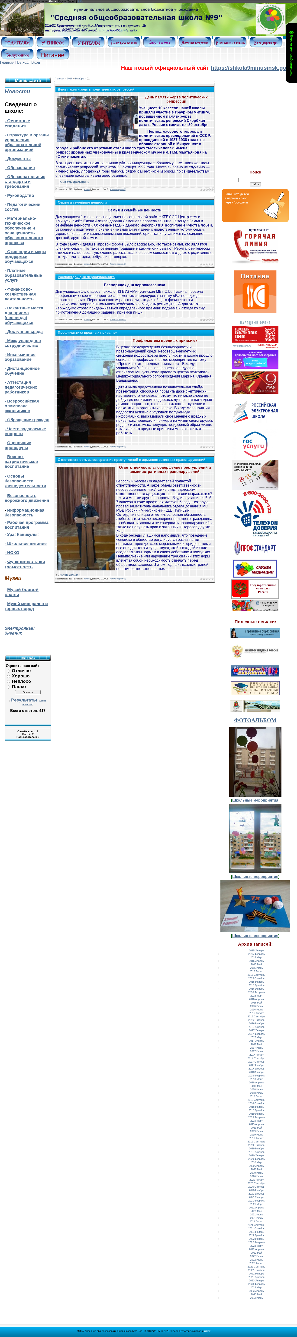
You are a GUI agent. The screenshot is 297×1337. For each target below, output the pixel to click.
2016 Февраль (256, 992)
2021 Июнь (256, 1214)
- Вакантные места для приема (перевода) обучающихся (24, 315)
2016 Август (256, 1013)
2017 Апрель (256, 1040)
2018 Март (256, 1079)
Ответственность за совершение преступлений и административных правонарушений (131, 460)
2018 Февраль (256, 1075)
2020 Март (256, 1162)
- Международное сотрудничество (23, 343)
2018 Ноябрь (256, 1106)
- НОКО (12, 552)
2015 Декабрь (257, 985)
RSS (80, 1)
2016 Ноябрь (256, 1023)
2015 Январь (256, 950)
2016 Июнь (256, 1006)
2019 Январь (256, 1113)
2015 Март (256, 957)
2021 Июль (256, 1218)
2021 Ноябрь (256, 1231)
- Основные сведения (17, 123)
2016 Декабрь (257, 1027)
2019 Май (256, 1127)
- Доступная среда (24, 331)
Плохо (19, 686)
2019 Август (256, 1138)
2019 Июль (256, 1134)
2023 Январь (256, 1280)
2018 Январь (256, 1072)
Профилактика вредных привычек (87, 332)
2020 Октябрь (256, 1186)
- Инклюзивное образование (20, 357)
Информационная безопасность (25, 512)
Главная (7, 62)
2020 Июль (256, 1176)
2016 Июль (256, 1009)
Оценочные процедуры (18, 445)
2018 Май (256, 1086)
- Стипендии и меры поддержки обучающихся (25, 256)
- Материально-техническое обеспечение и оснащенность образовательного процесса (24, 230)
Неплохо (21, 681)
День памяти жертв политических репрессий (96, 89)
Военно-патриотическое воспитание (21, 461)
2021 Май (256, 1211)
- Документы (18, 158)
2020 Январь (256, 1155)
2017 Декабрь (257, 1068)
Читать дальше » (74, 182)
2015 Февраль (256, 954)
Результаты (24, 700)
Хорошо (21, 675)
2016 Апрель (256, 999)
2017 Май (256, 1044)
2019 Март (256, 1120)
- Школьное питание (26, 543)
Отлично (21, 670)
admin (87, 189)
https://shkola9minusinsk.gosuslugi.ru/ (233, 68)
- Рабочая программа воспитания (26, 525)
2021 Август (256, 1221)
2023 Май (256, 1294)
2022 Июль (256, 1259)
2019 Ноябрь (256, 1148)
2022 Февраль (256, 1242)
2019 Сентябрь (256, 1141)
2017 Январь (256, 1030)
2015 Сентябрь (256, 974)
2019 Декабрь (257, 1152)
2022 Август (256, 1263)
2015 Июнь (256, 967)
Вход (35, 62)
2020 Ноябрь (256, 1190)
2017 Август (256, 1054)
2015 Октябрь (256, 978)
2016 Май (256, 1002)
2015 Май (256, 964)
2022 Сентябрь (256, 1266)
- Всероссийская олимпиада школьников (22, 406)
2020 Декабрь (257, 1193)
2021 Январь (256, 1197)
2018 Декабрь (257, 1110)
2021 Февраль (256, 1200)
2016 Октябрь (256, 1020)
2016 (69, 78)
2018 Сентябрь (256, 1099)
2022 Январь (256, 1238)
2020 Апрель (256, 1165)
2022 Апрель (256, 1249)
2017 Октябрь (256, 1061)
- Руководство (19, 195)
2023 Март (256, 1287)
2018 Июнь (256, 1089)
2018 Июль (256, 1093)
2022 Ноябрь (256, 1273)
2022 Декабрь (257, 1277)
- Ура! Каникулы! (22, 534)
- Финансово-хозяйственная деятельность (20, 294)
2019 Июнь (256, 1131)
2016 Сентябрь (256, 1016)
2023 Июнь (256, 1297)
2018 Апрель (256, 1082)
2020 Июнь (256, 1172)
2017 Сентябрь (256, 1058)
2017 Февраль (256, 1033)
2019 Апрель (256, 1124)
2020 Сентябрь (256, 1183)
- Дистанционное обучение (22, 371)
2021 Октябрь (256, 1228)
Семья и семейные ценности (82, 202)
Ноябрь (79, 78)
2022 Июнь (256, 1256)
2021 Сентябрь (256, 1225)
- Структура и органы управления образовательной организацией (27, 142)
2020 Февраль (256, 1159)
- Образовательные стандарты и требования (25, 181)
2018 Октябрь (256, 1103)
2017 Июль (256, 1051)
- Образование (20, 167)
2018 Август (256, 1096)
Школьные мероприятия (255, 800)
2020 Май (256, 1169)
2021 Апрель (256, 1207)
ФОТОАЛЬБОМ (255, 720)
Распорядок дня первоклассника (86, 277)
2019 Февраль (256, 1117)
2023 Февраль (256, 1284)
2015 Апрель (256, 960)
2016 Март (256, 995)
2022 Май (256, 1252)
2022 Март (256, 1245)
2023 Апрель (256, 1291)
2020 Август (256, 1179)
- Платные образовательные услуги (23, 275)
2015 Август (256, 971)
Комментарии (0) (118, 189)
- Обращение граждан (27, 420)
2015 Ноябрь (256, 981)
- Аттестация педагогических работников (21, 387)
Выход (23, 62)
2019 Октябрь (256, 1145)
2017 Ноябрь (256, 1065)
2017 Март (256, 1037)
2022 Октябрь (256, 1270)
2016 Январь (256, 988)
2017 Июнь (256, 1047)
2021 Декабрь (257, 1235)
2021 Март (256, 1204)
